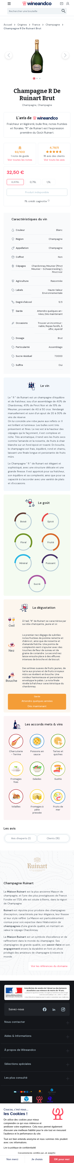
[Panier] (62, 4)
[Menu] (9, 4)
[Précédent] (8, 55)
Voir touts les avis (54, 159)
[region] (37, 58)
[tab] (21, 838)
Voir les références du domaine (49, 966)
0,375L (17, 182)
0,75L (33, 182)
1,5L (49, 182)
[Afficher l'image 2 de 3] (37, 78)
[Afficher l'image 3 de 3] (39, 78)
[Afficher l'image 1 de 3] (34, 78)
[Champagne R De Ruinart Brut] (37, 55)
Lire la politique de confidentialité (20, 1147)
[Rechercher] (64, 11)
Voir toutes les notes (20, 159)
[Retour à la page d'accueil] (37, 3)
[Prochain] (65, 55)
